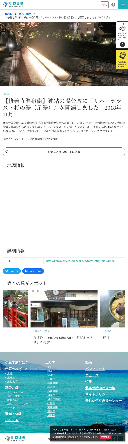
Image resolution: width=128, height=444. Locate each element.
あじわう (12, 381)
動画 (88, 362)
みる (9, 373)
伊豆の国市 (54, 399)
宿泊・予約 (13, 395)
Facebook (35, 271)
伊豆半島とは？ (16, 362)
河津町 (51, 415)
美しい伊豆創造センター (103, 401)
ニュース (92, 375)
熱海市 (51, 371)
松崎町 (51, 403)
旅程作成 (12, 399)
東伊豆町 (52, 407)
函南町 (51, 387)
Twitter (13, 271)
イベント (11, 420)
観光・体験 (25, 13)
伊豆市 (51, 411)
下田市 (51, 367)
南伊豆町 (52, 383)
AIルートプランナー (19, 403)
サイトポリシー (97, 394)
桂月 (106, 338)
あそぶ (11, 377)
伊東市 (51, 395)
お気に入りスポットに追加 (64, 151)
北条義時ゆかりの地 (100, 388)
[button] (6, 317)
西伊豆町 (52, 391)
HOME (8, 13)
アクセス (12, 408)
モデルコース (15, 391)
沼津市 (51, 375)
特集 (88, 382)
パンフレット (95, 369)
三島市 (51, 379)
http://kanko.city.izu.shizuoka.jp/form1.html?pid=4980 (80, 261)
